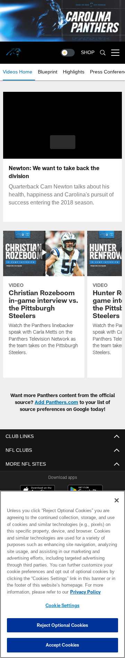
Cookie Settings (62, 605)
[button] (62, 142)
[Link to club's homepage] (14, 49)
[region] (62, 574)
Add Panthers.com (56, 402)
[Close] (116, 500)
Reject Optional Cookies (63, 625)
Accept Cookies (63, 645)
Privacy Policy (85, 592)
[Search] (103, 53)
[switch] (68, 52)
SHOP (87, 52)
